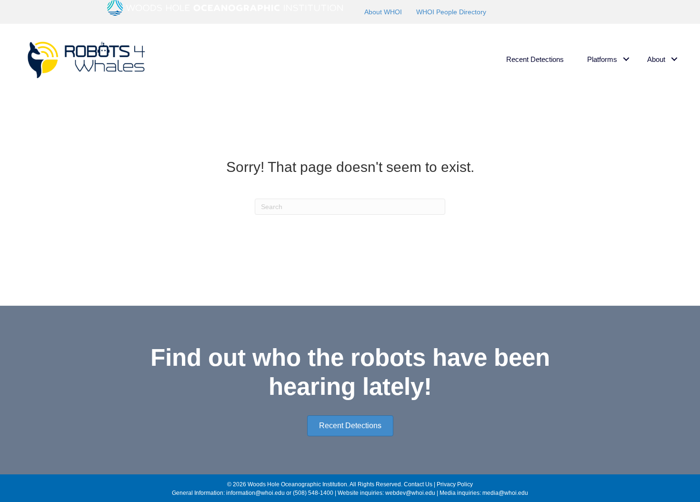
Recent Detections (535, 59)
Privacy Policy (455, 484)
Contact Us (418, 484)
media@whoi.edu (505, 493)
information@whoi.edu (255, 493)
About (656, 59)
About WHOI (383, 12)
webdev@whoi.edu (410, 493)
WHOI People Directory (451, 12)
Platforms (602, 59)
